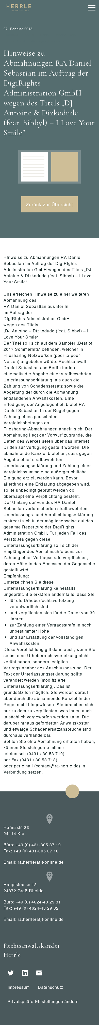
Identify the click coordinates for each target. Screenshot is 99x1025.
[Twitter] (11, 973)
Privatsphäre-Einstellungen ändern (43, 1001)
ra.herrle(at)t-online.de (41, 862)
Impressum (19, 987)
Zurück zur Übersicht (49, 204)
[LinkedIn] (25, 973)
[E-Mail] (39, 973)
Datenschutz (50, 987)
